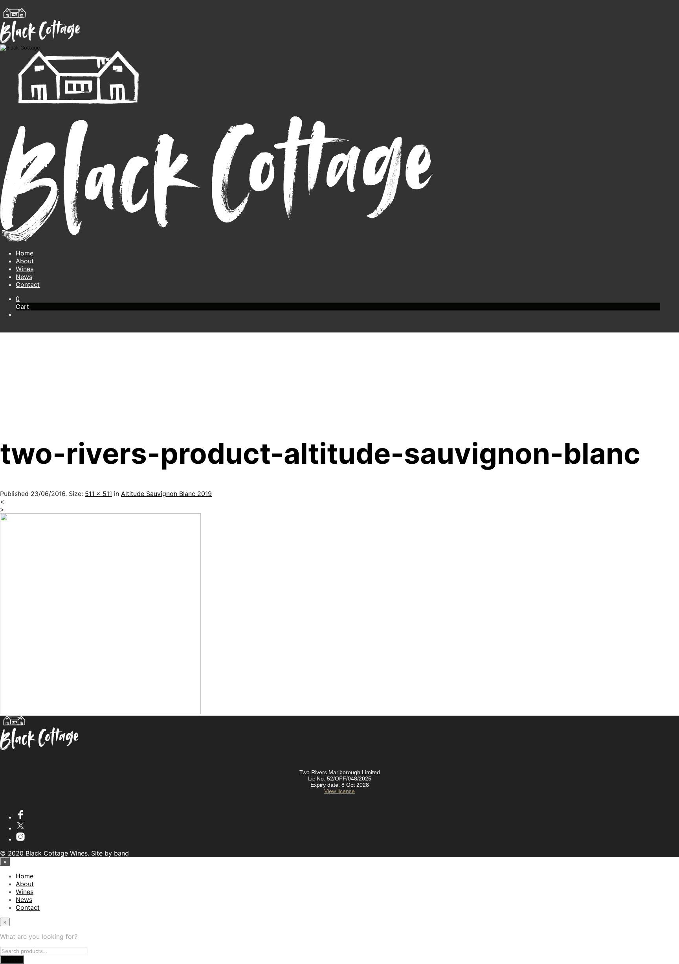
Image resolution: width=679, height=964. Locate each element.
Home (24, 253)
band (121, 853)
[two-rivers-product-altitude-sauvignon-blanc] (100, 712)
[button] (18, 299)
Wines (24, 269)
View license (339, 791)
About (25, 261)
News (24, 277)
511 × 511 (98, 494)
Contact (28, 284)
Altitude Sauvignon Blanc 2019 (166, 494)
